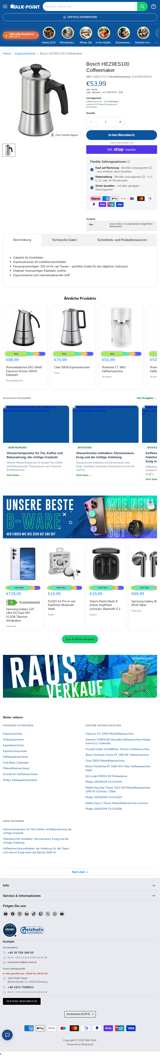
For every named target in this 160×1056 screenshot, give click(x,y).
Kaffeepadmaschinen (15, 757)
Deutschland (78, 1014)
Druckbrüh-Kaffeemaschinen (20, 774)
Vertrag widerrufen (21, 1001)
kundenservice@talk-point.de (22, 962)
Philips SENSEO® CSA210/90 (103, 809)
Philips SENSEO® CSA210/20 (103, 797)
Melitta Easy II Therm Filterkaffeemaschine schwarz (116, 803)
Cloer (57, 373)
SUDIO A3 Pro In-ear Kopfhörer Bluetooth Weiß (61, 605)
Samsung (11, 626)
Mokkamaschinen (13, 739)
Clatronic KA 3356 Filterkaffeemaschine (109, 734)
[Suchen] (142, 6)
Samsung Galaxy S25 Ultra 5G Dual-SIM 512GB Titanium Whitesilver (20, 615)
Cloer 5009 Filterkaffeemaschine (104, 761)
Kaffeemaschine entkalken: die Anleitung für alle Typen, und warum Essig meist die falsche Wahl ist (36, 850)
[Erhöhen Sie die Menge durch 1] (120, 122)
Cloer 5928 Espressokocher (72, 367)
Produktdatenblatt (29, 602)
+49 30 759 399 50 (21, 953)
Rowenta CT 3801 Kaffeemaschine (114, 369)
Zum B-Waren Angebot (80, 639)
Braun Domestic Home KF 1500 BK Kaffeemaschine (117, 755)
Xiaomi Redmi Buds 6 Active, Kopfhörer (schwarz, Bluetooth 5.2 (105, 605)
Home (7, 53)
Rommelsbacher (14, 380)
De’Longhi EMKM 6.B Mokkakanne (106, 776)
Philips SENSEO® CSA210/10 (103, 782)
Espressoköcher (25, 53)
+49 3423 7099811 (21, 987)
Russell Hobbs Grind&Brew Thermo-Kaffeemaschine (117, 749)
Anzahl (90, 113)
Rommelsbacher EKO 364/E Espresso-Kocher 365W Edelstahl (24, 371)
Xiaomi (93, 614)
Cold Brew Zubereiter (16, 763)
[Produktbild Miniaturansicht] (9, 150)
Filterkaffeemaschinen (16, 768)
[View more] (80, 517)
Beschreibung (22, 240)
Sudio (51, 614)
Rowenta (106, 376)
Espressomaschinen (15, 751)
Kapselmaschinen (13, 745)
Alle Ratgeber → (147, 398)
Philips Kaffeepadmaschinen (20, 780)
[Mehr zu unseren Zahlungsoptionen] (128, 161)
